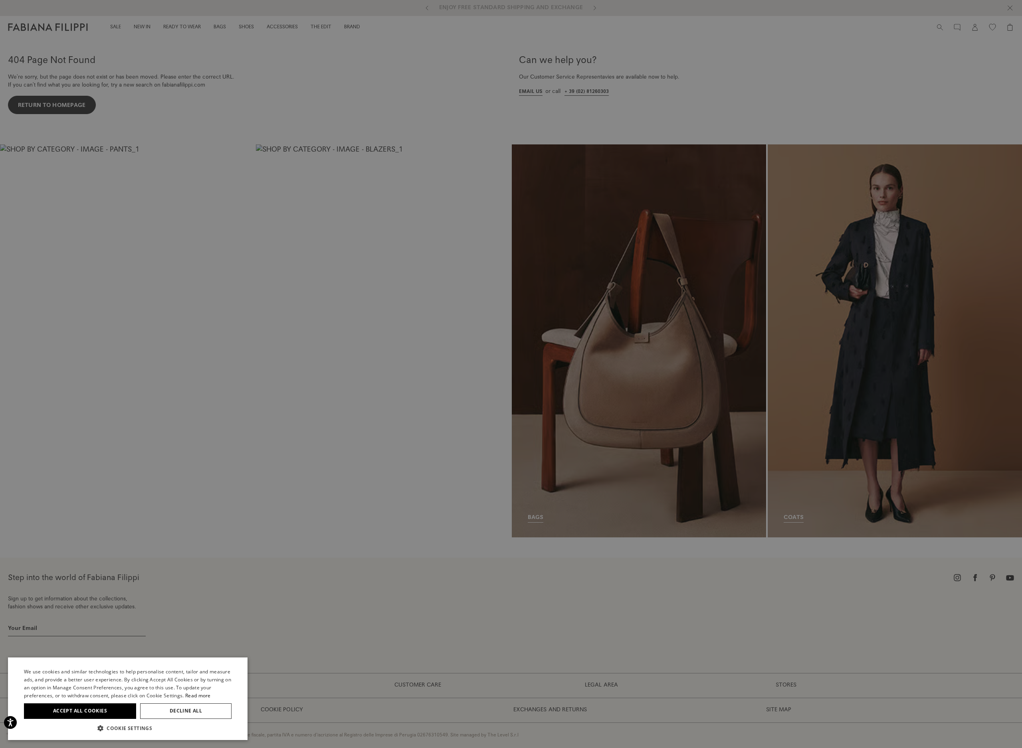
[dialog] (511, 374)
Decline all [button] (186, 710)
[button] (128, 728)
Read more (198, 695)
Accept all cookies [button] (80, 710)
